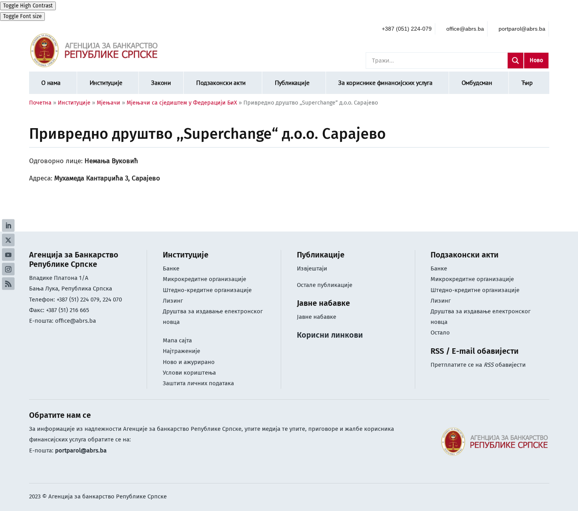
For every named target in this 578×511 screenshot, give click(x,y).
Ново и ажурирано (189, 362)
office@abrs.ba (75, 320)
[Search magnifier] (515, 60)
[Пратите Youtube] (8, 254)
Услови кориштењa (189, 372)
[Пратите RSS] (8, 284)
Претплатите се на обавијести (478, 364)
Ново (536, 60)
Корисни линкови (330, 335)
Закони (161, 82)
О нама (51, 82)
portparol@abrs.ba (81, 450)
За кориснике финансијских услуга (385, 82)
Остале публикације (324, 285)
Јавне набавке (316, 316)
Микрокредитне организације (204, 279)
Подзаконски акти (221, 82)
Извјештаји (312, 268)
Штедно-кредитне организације (207, 290)
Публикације (292, 82)
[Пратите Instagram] (8, 269)
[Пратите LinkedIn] (8, 225)
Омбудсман (477, 82)
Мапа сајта (177, 340)
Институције (106, 82)
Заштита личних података (198, 383)
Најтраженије (181, 351)
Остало (440, 332)
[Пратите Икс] (8, 240)
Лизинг (173, 300)
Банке (171, 268)
